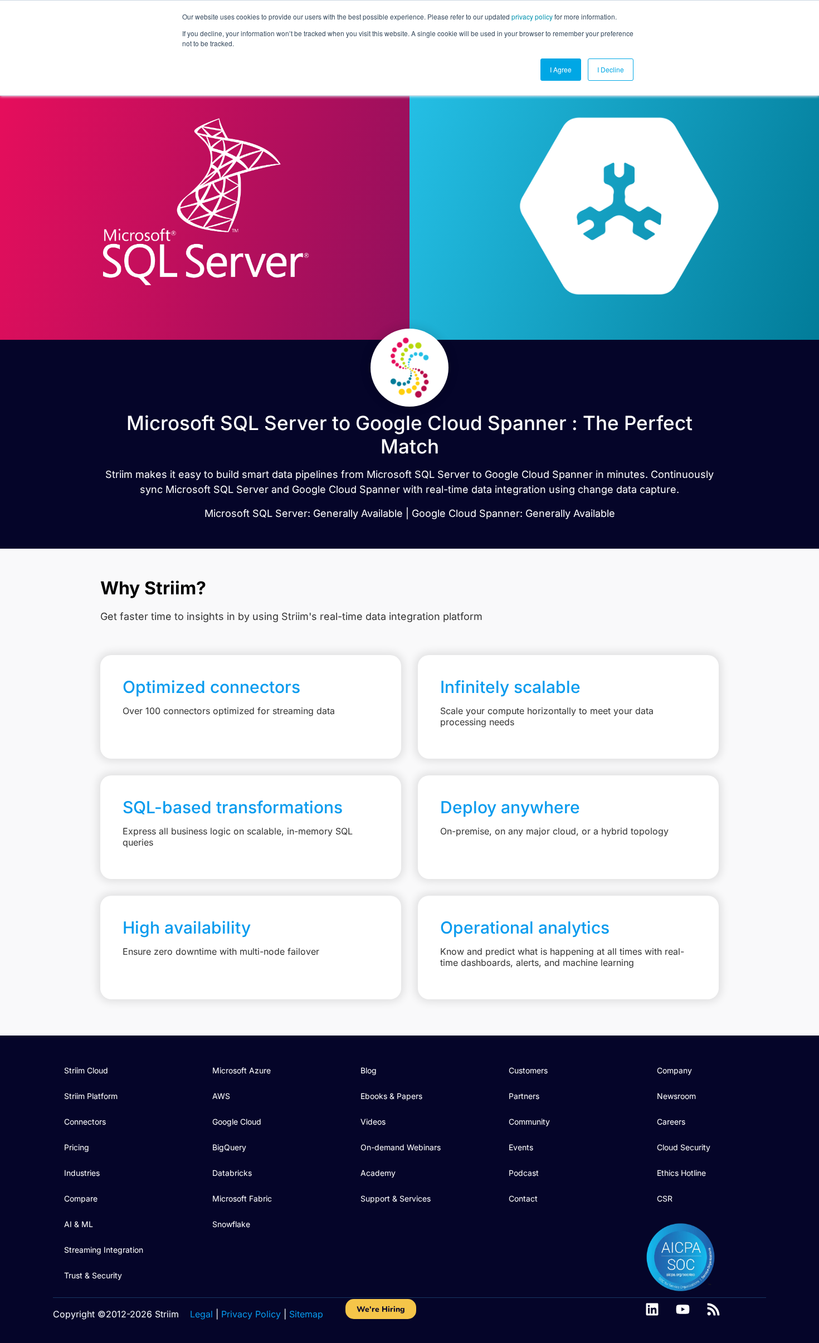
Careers (671, 1121)
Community (529, 1121)
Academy (378, 1173)
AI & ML (78, 1224)
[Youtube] (683, 1309)
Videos (373, 1121)
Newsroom (676, 1096)
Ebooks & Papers (391, 1096)
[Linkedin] (652, 1309)
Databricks (232, 1173)
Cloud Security (683, 1147)
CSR (664, 1198)
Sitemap (306, 1314)
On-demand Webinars (400, 1147)
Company (674, 1070)
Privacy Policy (251, 1314)
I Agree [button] (561, 69)
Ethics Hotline (681, 1173)
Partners (524, 1096)
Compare (81, 1198)
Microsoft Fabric (242, 1198)
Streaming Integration (103, 1249)
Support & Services (395, 1198)
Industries (82, 1173)
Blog (368, 1070)
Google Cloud (236, 1121)
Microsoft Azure (241, 1070)
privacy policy (532, 16)
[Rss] (713, 1309)
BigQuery (229, 1147)
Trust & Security (93, 1275)
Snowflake (231, 1224)
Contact (523, 1198)
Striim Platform (91, 1096)
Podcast (524, 1173)
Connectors (85, 1121)
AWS (221, 1096)
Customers (528, 1070)
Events (521, 1147)
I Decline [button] (610, 69)
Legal (201, 1314)
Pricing (76, 1147)
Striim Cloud (86, 1070)
